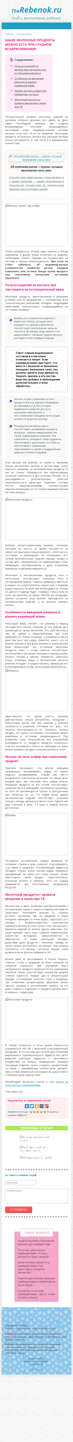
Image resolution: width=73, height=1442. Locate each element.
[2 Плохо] (34, 1111)
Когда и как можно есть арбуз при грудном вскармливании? (35, 1161)
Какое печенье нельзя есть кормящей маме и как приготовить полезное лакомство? (34, 1267)
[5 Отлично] (44, 1111)
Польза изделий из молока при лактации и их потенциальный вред (30, 69)
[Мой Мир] (42, 1106)
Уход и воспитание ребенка (36, 11)
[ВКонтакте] (27, 1106)
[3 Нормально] (37, 1111)
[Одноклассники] (37, 1106)
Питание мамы (24, 34)
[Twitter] (32, 1106)
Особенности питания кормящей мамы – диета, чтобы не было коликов (36, 1294)
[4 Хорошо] (41, 1111)
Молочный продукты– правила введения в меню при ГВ (30, 103)
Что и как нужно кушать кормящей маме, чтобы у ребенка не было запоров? (33, 1253)
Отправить (18, 1210)
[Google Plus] (46, 1106)
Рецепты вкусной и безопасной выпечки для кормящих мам (36, 1242)
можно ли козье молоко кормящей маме (36, 1083)
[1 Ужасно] (31, 1111)
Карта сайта (36, 1369)
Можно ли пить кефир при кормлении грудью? (30, 92)
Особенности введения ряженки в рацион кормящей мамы (28, 82)
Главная (9, 34)
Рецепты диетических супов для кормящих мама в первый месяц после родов (36, 1282)
